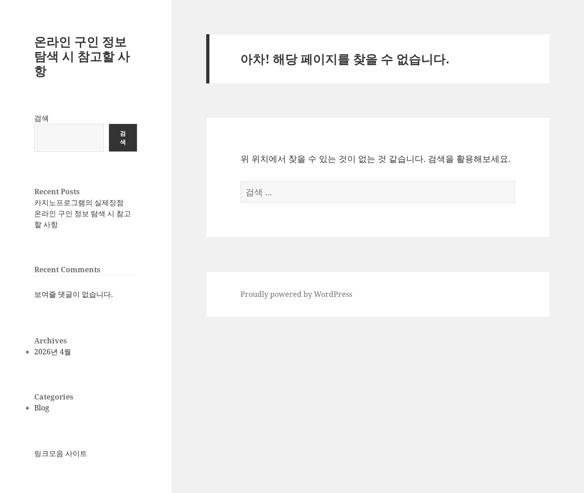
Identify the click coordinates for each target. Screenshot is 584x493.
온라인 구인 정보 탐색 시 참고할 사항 (82, 56)
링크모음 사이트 (60, 453)
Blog (41, 408)
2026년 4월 (52, 352)
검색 (41, 118)
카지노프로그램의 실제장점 (79, 202)
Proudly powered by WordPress (296, 294)
